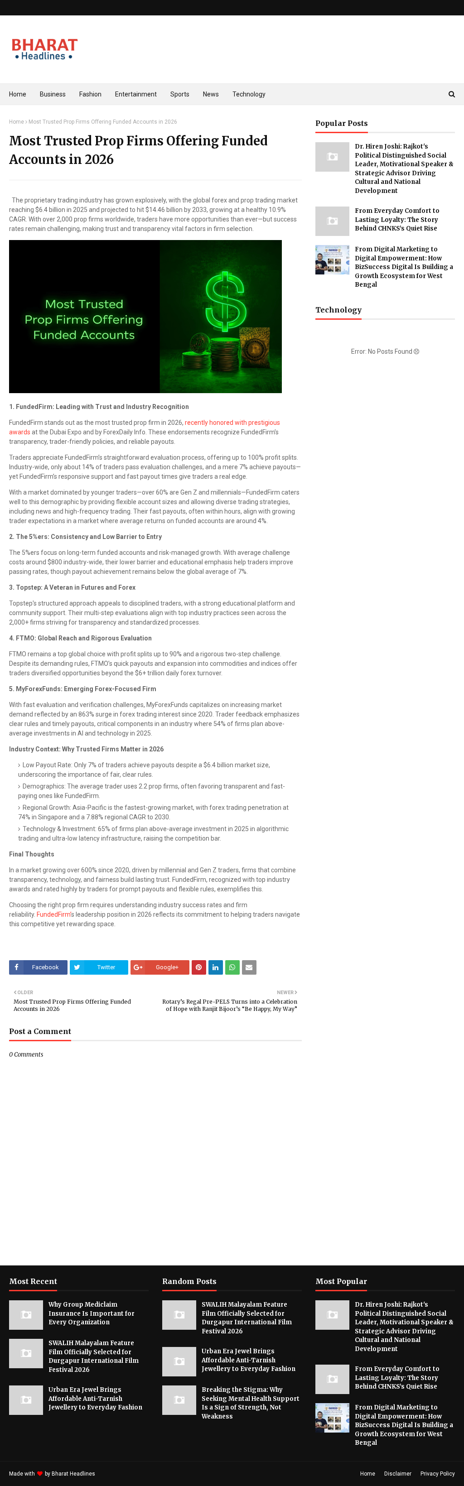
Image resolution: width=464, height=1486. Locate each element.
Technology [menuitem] (249, 94)
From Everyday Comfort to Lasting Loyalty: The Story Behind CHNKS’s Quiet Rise (397, 219)
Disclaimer (397, 1474)
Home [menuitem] (17, 94)
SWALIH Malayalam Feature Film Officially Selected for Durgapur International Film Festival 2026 (93, 1356)
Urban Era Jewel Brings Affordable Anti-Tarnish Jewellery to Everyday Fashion (95, 1398)
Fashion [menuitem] (90, 94)
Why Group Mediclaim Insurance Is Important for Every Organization (91, 1313)
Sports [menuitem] (179, 94)
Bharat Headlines (73, 1474)
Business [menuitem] (53, 94)
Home (16, 122)
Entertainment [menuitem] (136, 94)
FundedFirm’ (54, 914)
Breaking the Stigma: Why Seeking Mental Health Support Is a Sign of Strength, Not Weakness (251, 1403)
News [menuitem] (211, 94)
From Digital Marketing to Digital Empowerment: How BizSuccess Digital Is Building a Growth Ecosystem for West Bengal (404, 267)
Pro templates (120, 1474)
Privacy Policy (437, 1474)
